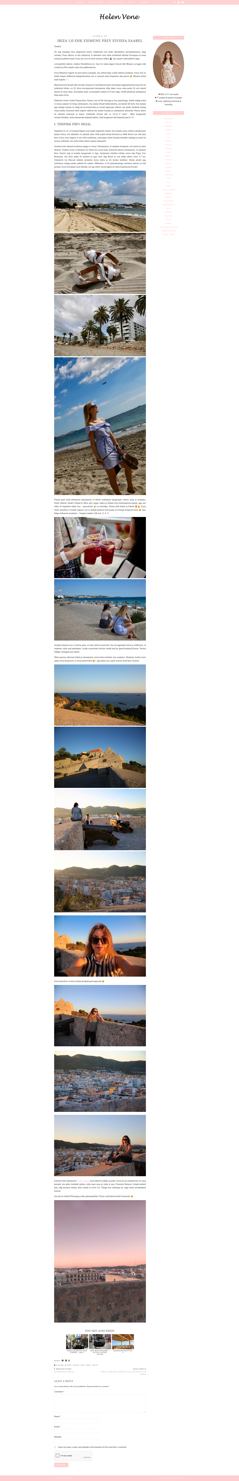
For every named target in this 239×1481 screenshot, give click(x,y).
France (168, 156)
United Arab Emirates (168, 227)
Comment (59, 1392)
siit (67, 80)
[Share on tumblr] (69, 1360)
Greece (168, 163)
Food (131, 2)
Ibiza (83, 1365)
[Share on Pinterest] (66, 1360)
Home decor (115, 2)
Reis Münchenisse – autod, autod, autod (100, 1352)
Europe (76, 1365)
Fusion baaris (83, 1181)
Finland (168, 145)
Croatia (168, 122)
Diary (168, 134)
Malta (168, 197)
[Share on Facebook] (63, 1360)
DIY (168, 137)
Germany (168, 160)
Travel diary (96, 2)
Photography (168, 205)
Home (80, 2)
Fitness (168, 148)
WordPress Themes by (172, 1478)
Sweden (168, 212)
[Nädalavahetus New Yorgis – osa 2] (77, 1341)
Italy (168, 178)
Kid (168, 182)
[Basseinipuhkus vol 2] (123, 1341)
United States (168, 234)
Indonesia (168, 175)
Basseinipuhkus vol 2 (123, 1351)
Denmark (168, 126)
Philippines (168, 201)
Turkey (168, 223)
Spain (88, 1365)
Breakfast (168, 119)
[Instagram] (175, 2)
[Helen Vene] (119, 15)
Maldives (168, 193)
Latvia (168, 186)
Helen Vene (65, 1478)
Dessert (168, 130)
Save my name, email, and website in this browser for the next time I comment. (92, 1447)
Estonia (168, 141)
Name (57, 1416)
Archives (144, 2)
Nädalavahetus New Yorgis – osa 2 (77, 1351)
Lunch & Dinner (168, 190)
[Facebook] (179, 2)
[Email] (183, 2)
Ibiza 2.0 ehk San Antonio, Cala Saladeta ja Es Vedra (123, 1371)
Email (57, 1427)
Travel (95, 1365)
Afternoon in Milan (64, 1370)
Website (57, 1437)
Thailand (168, 216)
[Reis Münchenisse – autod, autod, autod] (100, 1341)
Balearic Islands (64, 1365)
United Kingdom (168, 231)
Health (168, 167)
